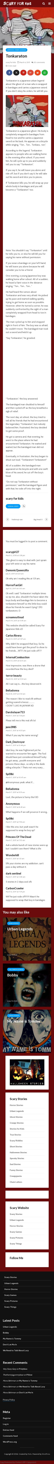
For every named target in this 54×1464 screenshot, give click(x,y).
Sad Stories (15, 1164)
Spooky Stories (17, 1158)
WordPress (46, 1454)
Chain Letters (16, 1182)
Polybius (23, 1369)
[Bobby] (27, 985)
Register (7, 1418)
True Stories (15, 1134)
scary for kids (11, 62)
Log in (6, 1424)
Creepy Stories (17, 1123)
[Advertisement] (27, 221)
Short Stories (16, 1146)
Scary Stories (14, 923)
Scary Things (16, 1243)
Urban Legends (17, 1111)
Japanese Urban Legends (16, 50)
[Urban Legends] (27, 938)
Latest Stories (14, 1016)
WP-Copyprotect (29, 1462)
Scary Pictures (16, 1237)
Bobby (6, 1332)
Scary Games (16, 1232)
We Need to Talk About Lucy (16, 1350)
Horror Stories (16, 1105)
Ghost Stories (16, 1117)
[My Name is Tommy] (27, 1031)
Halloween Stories (16, 969)
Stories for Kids (17, 1129)
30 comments (39, 62)
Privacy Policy (9, 1399)
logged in (23, 541)
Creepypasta (16, 1176)
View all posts (13, 506)
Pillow (29, 1374)
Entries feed (8, 1430)
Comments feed (10, 1436)
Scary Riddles (16, 1140)
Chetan (18, 1462)
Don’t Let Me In (10, 1344)
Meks (30, 1454)
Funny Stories (16, 1170)
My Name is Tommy (12, 1338)
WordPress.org (10, 1442)
